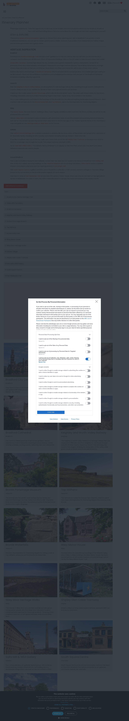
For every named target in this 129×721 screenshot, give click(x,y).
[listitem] (64, 335)
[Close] (97, 302)
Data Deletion (54, 419)
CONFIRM (50, 412)
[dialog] (64, 360)
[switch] (87, 339)
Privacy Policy (75, 419)
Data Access (64, 419)
